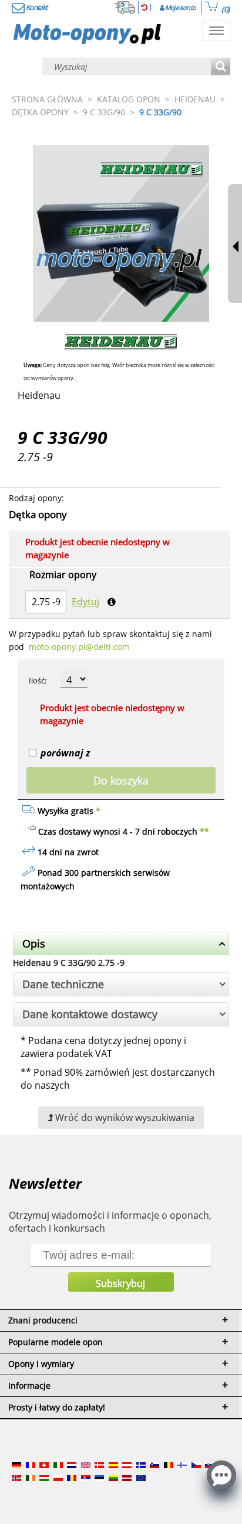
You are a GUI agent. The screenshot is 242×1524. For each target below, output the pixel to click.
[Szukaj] (220, 67)
